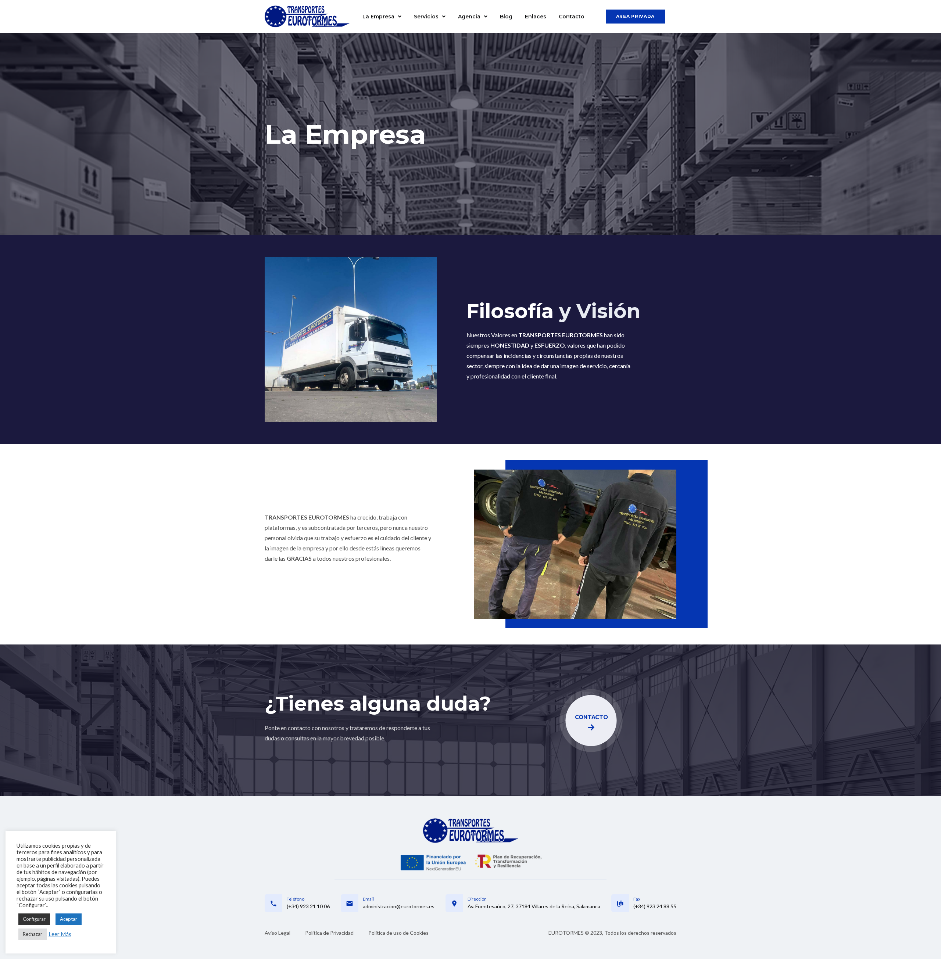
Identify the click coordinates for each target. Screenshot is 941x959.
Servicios (426, 16)
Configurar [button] (34, 919)
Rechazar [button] (32, 934)
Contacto (571, 16)
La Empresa (378, 16)
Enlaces (535, 16)
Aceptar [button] (68, 919)
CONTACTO (591, 717)
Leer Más (60, 934)
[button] (635, 17)
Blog (506, 16)
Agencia (469, 16)
